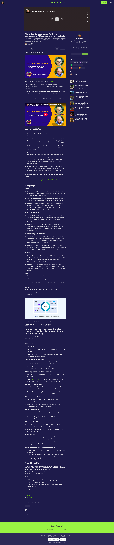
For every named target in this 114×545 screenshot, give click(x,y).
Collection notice (62, 536)
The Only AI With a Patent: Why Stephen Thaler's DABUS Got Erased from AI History (81, 97)
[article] (80, 81)
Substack (51, 542)
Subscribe (104, 2)
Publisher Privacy (62, 535)
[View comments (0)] (87, 15)
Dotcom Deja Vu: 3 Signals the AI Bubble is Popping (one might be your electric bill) (82, 108)
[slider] (57, 29)
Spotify (40, 52)
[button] (48, 19)
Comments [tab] (28, 505)
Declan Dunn (30, 43)
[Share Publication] (99, 2)
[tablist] (30, 506)
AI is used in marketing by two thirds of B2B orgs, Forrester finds (46, 180)
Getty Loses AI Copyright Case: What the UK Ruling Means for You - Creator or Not (81, 102)
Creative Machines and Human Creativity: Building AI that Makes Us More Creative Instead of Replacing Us (82, 113)
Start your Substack (54, 539)
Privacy (54, 536)
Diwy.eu (51, 81)
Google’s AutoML (37, 379)
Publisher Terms (70, 535)
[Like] (26, 48)
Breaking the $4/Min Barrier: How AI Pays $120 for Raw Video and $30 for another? (82, 119)
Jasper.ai (29, 495)
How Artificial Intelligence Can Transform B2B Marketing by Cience (41, 321)
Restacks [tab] (32, 505)
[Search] (97, 2)
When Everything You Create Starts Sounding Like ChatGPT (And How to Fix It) (81, 92)
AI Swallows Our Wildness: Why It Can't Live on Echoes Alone (82, 81)
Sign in (110, 2)
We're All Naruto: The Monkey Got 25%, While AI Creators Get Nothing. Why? (81, 86)
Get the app (62, 539)
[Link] (23, 52)
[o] (72, 81)
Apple (33, 52)
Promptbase (30, 497)
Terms (57, 536)
